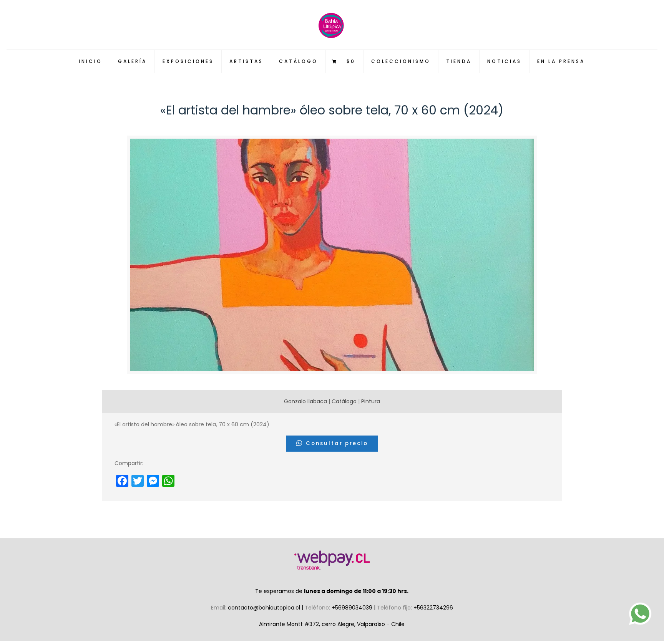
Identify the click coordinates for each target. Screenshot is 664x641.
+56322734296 (433, 607)
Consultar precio (336, 443)
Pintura (370, 401)
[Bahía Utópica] (332, 25)
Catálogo (344, 401)
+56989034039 (353, 607)
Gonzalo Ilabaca (305, 401)
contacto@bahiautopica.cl (265, 607)
